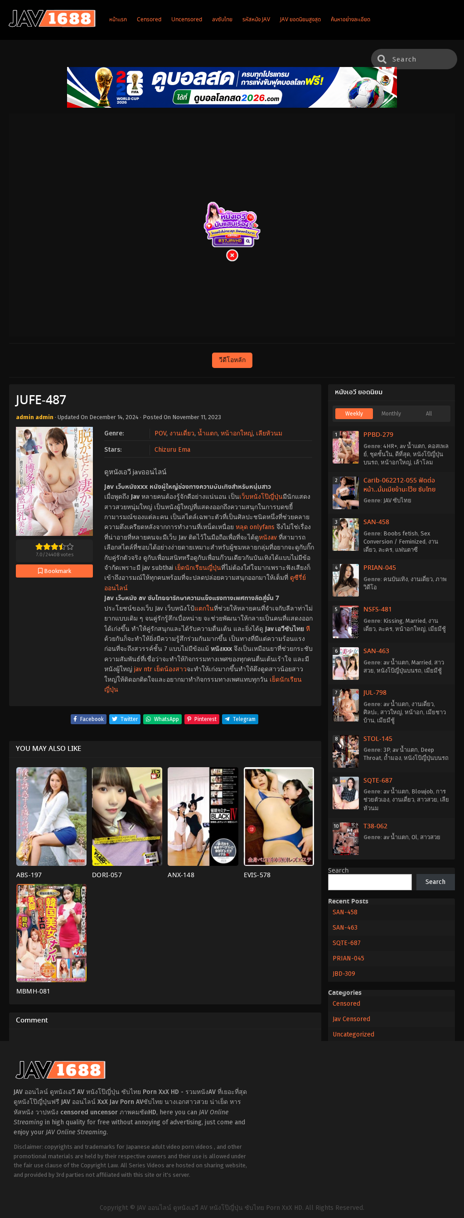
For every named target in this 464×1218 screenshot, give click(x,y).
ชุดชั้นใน (381, 454)
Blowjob (422, 791)
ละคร (385, 549)
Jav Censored (351, 1019)
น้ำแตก (208, 433)
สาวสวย (427, 799)
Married (415, 620)
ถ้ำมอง (392, 758)
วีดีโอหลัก (232, 360)
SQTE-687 (377, 780)
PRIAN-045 (379, 568)
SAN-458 (376, 522)
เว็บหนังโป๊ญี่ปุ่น (261, 497)
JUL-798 (375, 692)
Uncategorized (353, 1034)
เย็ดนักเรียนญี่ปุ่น (198, 568)
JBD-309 (344, 974)
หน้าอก (414, 712)
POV (160, 433)
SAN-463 (376, 651)
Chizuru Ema (172, 450)
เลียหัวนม (269, 433)
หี (308, 629)
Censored (346, 1004)
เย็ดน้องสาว (170, 669)
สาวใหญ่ (391, 712)
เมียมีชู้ (437, 629)
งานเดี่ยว (181, 433)
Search (338, 870)
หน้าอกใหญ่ (237, 433)
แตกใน (204, 608)
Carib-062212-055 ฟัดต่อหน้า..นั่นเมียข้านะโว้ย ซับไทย (399, 485)
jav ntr (143, 669)
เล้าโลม (423, 462)
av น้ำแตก (412, 446)
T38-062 (375, 826)
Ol (414, 837)
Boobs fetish (400, 533)
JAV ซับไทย (397, 500)
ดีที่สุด (402, 454)
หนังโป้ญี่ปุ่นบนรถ (399, 670)
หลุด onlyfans (255, 527)
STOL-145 (377, 739)
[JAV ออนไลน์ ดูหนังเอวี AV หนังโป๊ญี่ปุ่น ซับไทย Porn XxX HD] (52, 25)
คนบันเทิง (395, 579)
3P (386, 749)
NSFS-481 (377, 609)
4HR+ (390, 446)
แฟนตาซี (406, 549)
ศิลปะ (370, 712)
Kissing (393, 620)
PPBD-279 (378, 434)
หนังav (268, 537)
